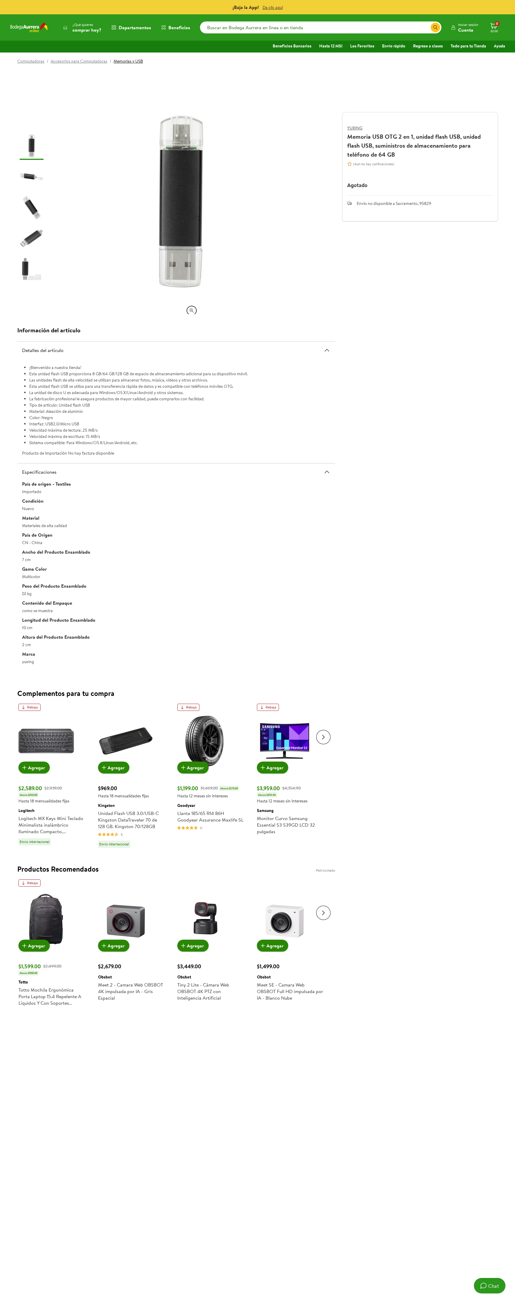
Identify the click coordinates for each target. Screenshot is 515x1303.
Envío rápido (393, 46)
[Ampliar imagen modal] (192, 310)
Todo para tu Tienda (468, 46)
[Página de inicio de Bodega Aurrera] (29, 27)
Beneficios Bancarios (292, 46)
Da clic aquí (273, 7)
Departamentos (135, 27)
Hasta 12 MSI (330, 46)
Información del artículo (48, 330)
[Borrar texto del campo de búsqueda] (426, 27)
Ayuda (499, 46)
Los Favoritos (362, 46)
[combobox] (320, 27)
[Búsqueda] (435, 27)
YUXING (354, 128)
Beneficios (179, 27)
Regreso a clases (428, 46)
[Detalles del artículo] (327, 350)
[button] (464, 27)
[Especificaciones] (327, 472)
